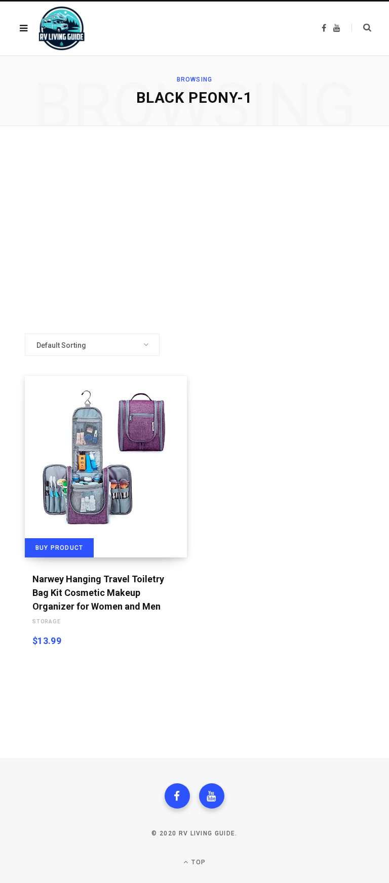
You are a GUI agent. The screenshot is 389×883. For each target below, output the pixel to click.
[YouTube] (211, 796)
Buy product (59, 547)
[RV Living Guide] (61, 28)
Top (197, 862)
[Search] (361, 28)
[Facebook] (177, 796)
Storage (46, 621)
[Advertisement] (194, 230)
